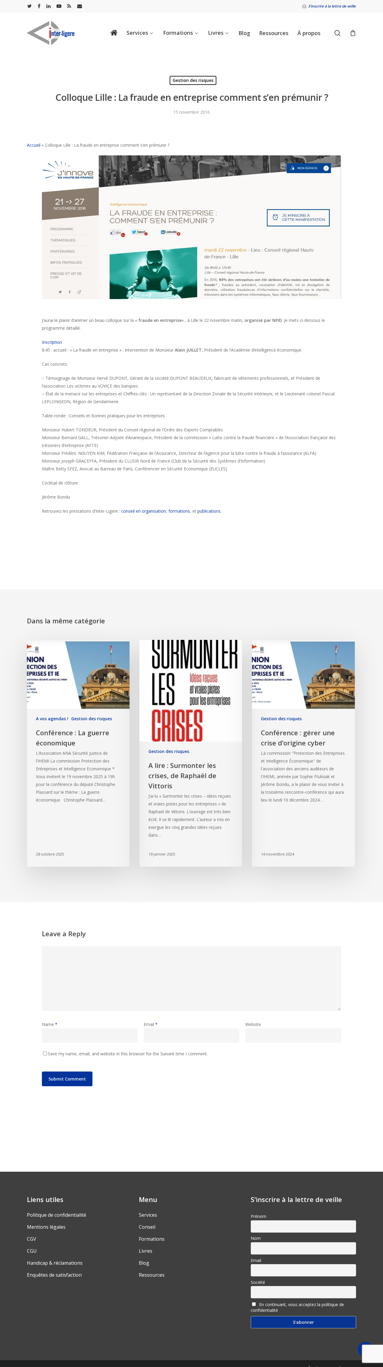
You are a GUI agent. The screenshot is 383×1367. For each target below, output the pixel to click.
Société (258, 1282)
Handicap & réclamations (55, 1263)
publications (209, 511)
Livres (145, 1251)
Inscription (52, 342)
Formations (152, 1239)
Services (148, 1215)
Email (151, 1024)
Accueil (33, 145)
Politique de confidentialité (56, 1215)
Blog (144, 1263)
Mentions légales (46, 1227)
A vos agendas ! (52, 718)
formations (179, 511)
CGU (32, 1251)
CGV (31, 1239)
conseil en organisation (143, 511)
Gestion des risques (193, 80)
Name (49, 1024)
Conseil (147, 1227)
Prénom (258, 1216)
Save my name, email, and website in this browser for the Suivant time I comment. (128, 1054)
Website (253, 1024)
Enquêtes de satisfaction (54, 1275)
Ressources (152, 1275)
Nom (256, 1238)
